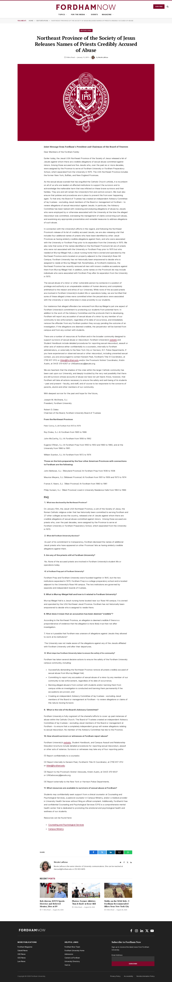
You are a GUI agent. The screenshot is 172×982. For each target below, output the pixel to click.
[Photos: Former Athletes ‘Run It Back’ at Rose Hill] (86, 890)
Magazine (107, 14)
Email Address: (117, 955)
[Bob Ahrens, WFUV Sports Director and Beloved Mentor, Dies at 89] (54, 890)
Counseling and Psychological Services (66, 825)
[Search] (167, 6)
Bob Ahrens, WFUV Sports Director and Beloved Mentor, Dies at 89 (52, 904)
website (113, 340)
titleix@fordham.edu (69, 360)
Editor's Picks (86, 30)
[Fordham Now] (86, 6)
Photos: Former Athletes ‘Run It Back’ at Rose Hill (84, 902)
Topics (61, 14)
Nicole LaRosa (103, 57)
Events (94, 14)
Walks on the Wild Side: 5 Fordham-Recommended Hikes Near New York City (116, 904)
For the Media (78, 14)
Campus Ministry (56, 829)
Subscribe (159, 6)
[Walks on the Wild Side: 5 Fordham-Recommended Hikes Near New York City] (118, 890)
